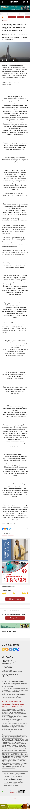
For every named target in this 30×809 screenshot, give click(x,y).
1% (5, 593)
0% (3, 593)
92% (14, 593)
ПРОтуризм (20, 17)
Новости (4, 14)
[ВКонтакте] (3, 529)
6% (27, 593)
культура (4, 535)
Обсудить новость (15, 599)
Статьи (22, 14)
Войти (27, 2)
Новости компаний (9, 631)
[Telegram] (10, 529)
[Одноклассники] (5, 529)
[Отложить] (13, 60)
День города (12, 17)
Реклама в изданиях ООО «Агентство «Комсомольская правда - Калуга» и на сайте (13, 704)
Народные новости (13, 14)
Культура (4, 20)
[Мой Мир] (7, 529)
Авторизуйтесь (15, 618)
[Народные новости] (24, 2)
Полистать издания (7, 686)
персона (10, 535)
